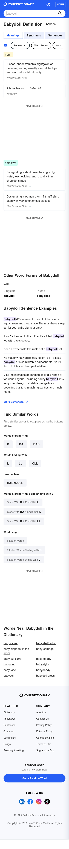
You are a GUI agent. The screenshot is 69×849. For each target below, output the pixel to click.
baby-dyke (42, 664)
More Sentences (14, 402)
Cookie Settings (45, 737)
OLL (35, 463)
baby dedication (46, 643)
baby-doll (9, 664)
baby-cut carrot (13, 659)
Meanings (13, 35)
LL (20, 463)
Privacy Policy (44, 725)
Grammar (9, 731)
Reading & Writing (14, 750)
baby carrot (11, 643)
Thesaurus (10, 718)
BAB (36, 444)
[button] (48, 4)
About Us (41, 712)
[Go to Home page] (19, 4)
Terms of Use (43, 744)
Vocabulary (10, 737)
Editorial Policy (44, 731)
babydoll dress (45, 675)
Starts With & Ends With (23, 502)
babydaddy (43, 670)
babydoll (15, 483)
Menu (60, 4)
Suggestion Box (45, 750)
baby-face (10, 670)
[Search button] (59, 13)
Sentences (55, 35)
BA (21, 444)
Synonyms (34, 35)
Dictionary (9, 712)
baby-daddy (43, 659)
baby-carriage (45, 649)
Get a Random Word (34, 778)
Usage (7, 744)
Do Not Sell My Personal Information (34, 815)
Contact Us (42, 718)
